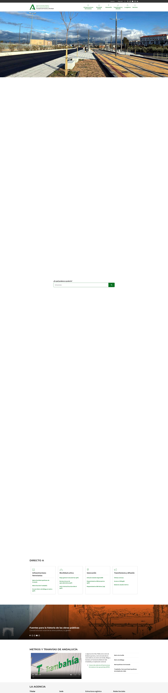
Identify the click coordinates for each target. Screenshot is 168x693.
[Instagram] (135, 1)
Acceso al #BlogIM (119, 581)
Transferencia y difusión (124, 573)
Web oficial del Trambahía (39, 585)
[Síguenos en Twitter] (127, 1)
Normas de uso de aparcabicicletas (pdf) (65, 582)
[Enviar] (111, 285)
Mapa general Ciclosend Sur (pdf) (69, 578)
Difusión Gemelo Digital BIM (95, 578)
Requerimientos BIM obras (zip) (96, 586)
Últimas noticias (119, 578)
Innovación (91, 573)
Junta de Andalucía (32, 7)
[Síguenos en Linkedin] (137, 1)
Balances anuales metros (121, 585)
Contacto (112, 1)
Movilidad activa (66, 573)
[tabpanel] (43, 580)
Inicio (49, 7)
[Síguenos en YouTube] (132, 1)
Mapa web (120, 1)
